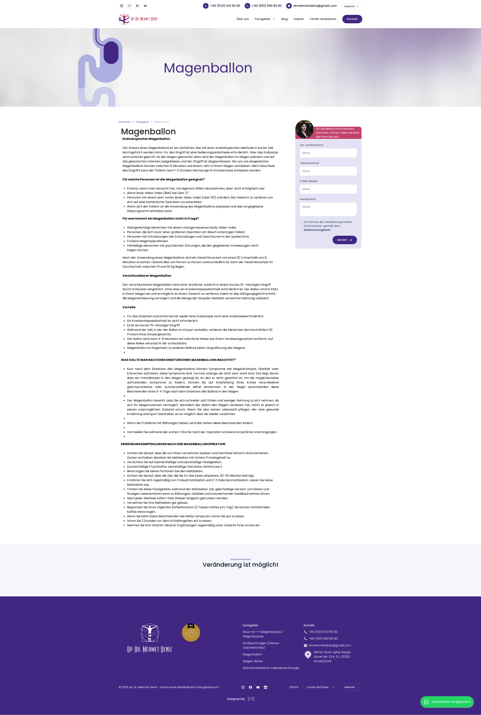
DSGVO (294, 687)
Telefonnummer (309, 163)
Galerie (299, 19)
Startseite (125, 121)
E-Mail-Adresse (309, 181)
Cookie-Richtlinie (317, 687)
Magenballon (252, 654)
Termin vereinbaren (323, 19)
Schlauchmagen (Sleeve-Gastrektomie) (261, 645)
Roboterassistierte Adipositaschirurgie (271, 668)
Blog (284, 19)
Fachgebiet (142, 121)
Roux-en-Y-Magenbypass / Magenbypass (263, 634)
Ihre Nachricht (308, 199)
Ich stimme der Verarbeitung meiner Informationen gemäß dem (328, 226)
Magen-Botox (253, 661)
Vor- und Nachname (311, 145)
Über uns (243, 19)
